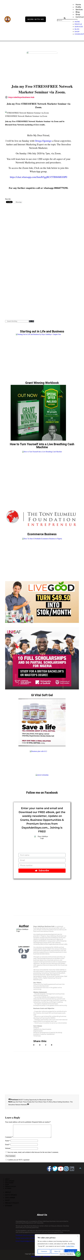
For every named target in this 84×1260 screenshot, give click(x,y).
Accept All (71, 1251)
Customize (44, 1251)
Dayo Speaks (9, 1181)
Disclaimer (9, 1183)
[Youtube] (23, 956)
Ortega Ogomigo (43, 140)
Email (7, 1144)
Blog (78, 12)
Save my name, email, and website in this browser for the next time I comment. (33, 1152)
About (7, 1179)
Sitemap (8, 1188)
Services (79, 9)
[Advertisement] (42, 228)
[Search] (31, 321)
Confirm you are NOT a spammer (18, 1160)
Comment (9, 1137)
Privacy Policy (10, 1186)
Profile (78, 7)
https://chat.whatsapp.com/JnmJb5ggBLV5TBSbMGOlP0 (38, 177)
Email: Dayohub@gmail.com (25, 1241)
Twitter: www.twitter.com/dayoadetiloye (29, 1238)
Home (78, 5)
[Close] (78, 1236)
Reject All (57, 1251)
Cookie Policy (70, 1246)
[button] (64, 18)
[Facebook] (20, 950)
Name (7, 1141)
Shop (78, 14)
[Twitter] (27, 950)
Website (7, 1148)
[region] (57, 1245)
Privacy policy (36, 1256)
